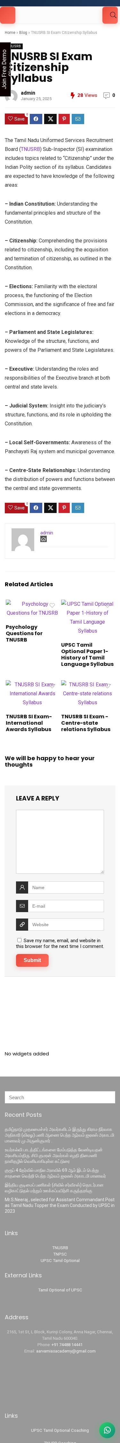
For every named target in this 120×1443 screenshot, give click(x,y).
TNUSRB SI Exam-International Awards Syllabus (29, 723)
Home (10, 32)
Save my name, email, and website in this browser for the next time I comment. (60, 943)
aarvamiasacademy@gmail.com (66, 1351)
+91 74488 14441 (67, 1344)
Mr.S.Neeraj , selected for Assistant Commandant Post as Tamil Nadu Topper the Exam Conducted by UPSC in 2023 (60, 1205)
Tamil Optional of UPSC (60, 1290)
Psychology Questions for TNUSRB (24, 633)
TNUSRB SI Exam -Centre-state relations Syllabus (85, 723)
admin (28, 93)
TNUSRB (14, 46)
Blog (23, 32)
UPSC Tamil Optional (60, 1260)
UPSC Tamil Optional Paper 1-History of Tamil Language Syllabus (87, 654)
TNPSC (60, 1254)
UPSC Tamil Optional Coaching (60, 1430)
